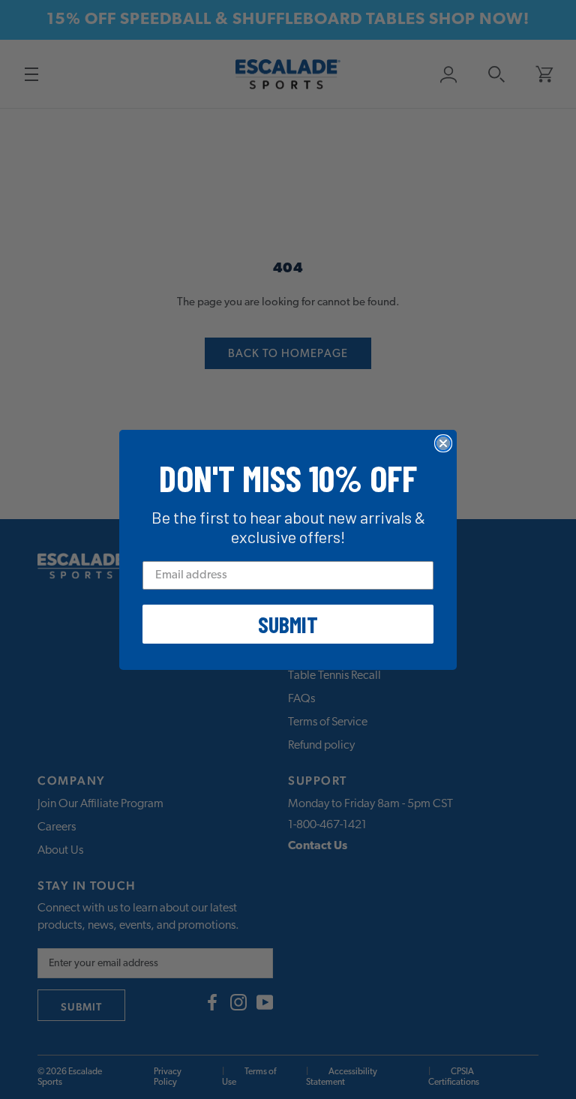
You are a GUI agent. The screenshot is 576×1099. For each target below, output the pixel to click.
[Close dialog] (443, 443)
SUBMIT (288, 624)
